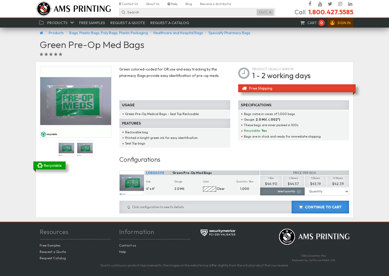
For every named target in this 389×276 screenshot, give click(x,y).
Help (122, 251)
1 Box (271, 178)
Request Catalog (53, 258)
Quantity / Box (244, 181)
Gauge (178, 181)
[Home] (41, 32)
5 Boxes (315, 178)
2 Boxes (293, 178)
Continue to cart (323, 207)
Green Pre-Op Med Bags (192, 173)
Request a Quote (53, 251)
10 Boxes (338, 178)
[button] (340, 23)
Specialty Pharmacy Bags (229, 32)
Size (148, 181)
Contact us (127, 245)
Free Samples (50, 245)
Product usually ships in (272, 69)
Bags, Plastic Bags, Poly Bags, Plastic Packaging (108, 32)
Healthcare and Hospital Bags (178, 32)
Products (56, 32)
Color (206, 181)
